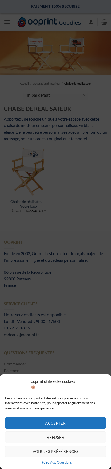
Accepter (55, 423)
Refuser (55, 437)
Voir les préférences (56, 451)
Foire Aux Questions (57, 462)
